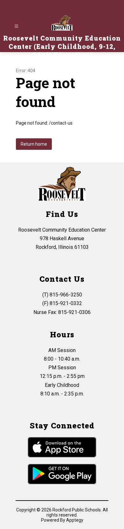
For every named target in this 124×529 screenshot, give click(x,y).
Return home (34, 144)
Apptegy (74, 520)
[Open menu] (16, 26)
